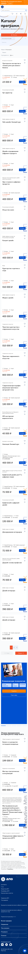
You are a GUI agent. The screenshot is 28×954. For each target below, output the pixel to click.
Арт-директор (7, 93)
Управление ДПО (5, 898)
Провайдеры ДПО (5, 891)
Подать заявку (14, 708)
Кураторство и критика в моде (11, 269)
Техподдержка (4, 900)
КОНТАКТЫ (4, 884)
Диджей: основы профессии (12, 563)
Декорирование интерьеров (12, 532)
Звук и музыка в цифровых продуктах (11, 183)
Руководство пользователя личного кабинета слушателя (14, 905)
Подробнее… (10, 869)
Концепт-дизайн (8, 240)
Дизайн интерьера (8, 591)
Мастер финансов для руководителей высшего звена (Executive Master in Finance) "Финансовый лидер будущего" (12, 810)
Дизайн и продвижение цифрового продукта (10, 152)
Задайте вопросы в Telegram (6, 944)
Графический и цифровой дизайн (10, 504)
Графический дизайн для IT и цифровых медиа (12, 476)
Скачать (10, 3)
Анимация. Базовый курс (10, 444)
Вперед (20, 653)
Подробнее (14, 704)
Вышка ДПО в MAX (10, 944)
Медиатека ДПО (5, 889)
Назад (7, 653)
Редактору (3, 950)
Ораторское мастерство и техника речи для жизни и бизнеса (11, 65)
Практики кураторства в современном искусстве (10, 328)
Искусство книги (8, 210)
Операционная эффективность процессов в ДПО (12, 837)
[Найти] (26, 10)
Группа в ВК (2, 944)
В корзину (22, 82)
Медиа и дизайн (7, 298)
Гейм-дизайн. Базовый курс (11, 122)
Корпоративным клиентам (7, 893)
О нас (2, 886)
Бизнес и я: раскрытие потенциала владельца (10, 743)
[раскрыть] (25, 39)
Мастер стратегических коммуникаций (10, 772)
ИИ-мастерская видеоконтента (7, 417)
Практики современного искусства (10, 357)
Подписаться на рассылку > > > (8, 916)
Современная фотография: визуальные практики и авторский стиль (11, 387)
